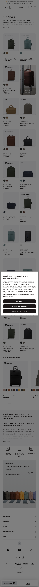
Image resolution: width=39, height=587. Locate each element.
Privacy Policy (24, 294)
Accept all (19, 301)
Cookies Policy (7, 296)
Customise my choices (19, 311)
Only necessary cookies (19, 306)
